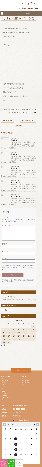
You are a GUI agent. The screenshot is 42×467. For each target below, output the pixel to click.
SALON (4, 387)
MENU (3, 383)
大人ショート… (16, 140)
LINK (3, 399)
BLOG (3, 391)
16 (4, 336)
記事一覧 (19, 126)
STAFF (3, 385)
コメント (6, 225)
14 (29, 333)
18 (14, 336)
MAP (3, 389)
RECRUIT (4, 395)
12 (19, 333)
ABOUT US (5, 380)
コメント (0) (32, 113)
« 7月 (3, 345)
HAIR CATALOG (6, 397)
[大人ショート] (5, 139)
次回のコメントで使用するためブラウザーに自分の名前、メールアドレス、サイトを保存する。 (18, 267)
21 (29, 336)
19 (19, 336)
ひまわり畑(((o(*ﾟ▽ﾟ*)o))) (18, 18)
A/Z (23, 378)
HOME (3, 378)
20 (24, 336)
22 (33, 336)
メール (5, 251)
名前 (4, 244)
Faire (23, 385)
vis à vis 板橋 (25, 380)
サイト (4, 258)
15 (33, 333)
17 (9, 336)
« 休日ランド (7, 120)
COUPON (4, 393)
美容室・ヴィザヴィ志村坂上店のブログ (16, 299)
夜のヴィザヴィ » (28, 120)
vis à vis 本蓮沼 (26, 383)
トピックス (7, 297)
